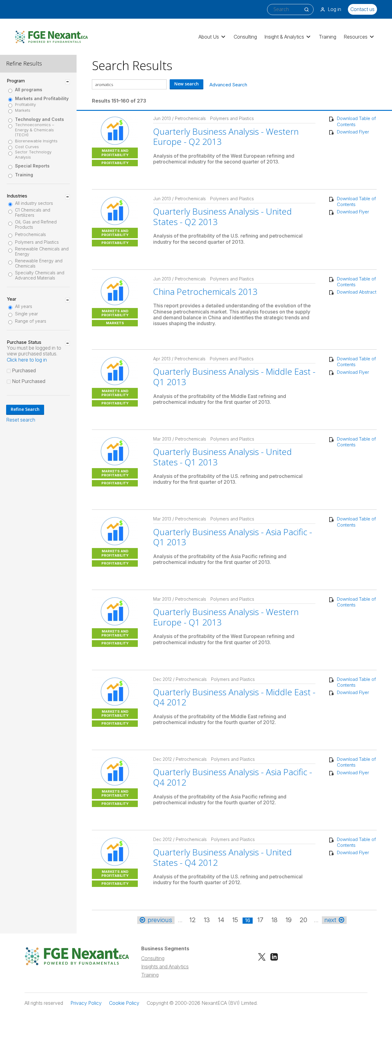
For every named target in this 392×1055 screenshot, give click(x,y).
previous (160, 920)
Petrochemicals (30, 234)
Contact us (362, 9)
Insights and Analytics (165, 966)
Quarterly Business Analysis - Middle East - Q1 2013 (234, 377)
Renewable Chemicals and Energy (42, 251)
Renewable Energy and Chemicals (38, 263)
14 (221, 920)
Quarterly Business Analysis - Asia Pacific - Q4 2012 (232, 777)
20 (303, 920)
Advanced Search (228, 85)
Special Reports (32, 165)
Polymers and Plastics (37, 242)
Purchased (24, 370)
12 (192, 920)
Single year (26, 313)
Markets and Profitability (42, 98)
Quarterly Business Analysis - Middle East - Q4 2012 (234, 697)
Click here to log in (27, 360)
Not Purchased (28, 381)
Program (16, 81)
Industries (17, 196)
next (330, 920)
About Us (208, 37)
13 (207, 920)
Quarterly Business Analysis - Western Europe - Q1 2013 (226, 617)
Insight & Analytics (284, 37)
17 (260, 920)
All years (23, 306)
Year (12, 299)
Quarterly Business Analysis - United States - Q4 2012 (222, 857)
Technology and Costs (39, 119)
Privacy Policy (86, 1003)
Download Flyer (353, 132)
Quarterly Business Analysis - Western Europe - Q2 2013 (226, 137)
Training (327, 37)
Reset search (20, 420)
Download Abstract (356, 292)
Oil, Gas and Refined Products (36, 225)
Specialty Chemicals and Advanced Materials (39, 275)
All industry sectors (34, 203)
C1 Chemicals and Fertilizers (32, 213)
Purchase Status (24, 342)
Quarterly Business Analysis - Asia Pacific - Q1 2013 (232, 537)
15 (235, 920)
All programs (28, 89)
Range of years (30, 321)
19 (288, 920)
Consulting (245, 37)
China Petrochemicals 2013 (205, 291)
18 (274, 920)
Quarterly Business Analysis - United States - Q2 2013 (222, 216)
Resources (356, 37)
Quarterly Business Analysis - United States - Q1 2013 (222, 457)
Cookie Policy (124, 1003)
